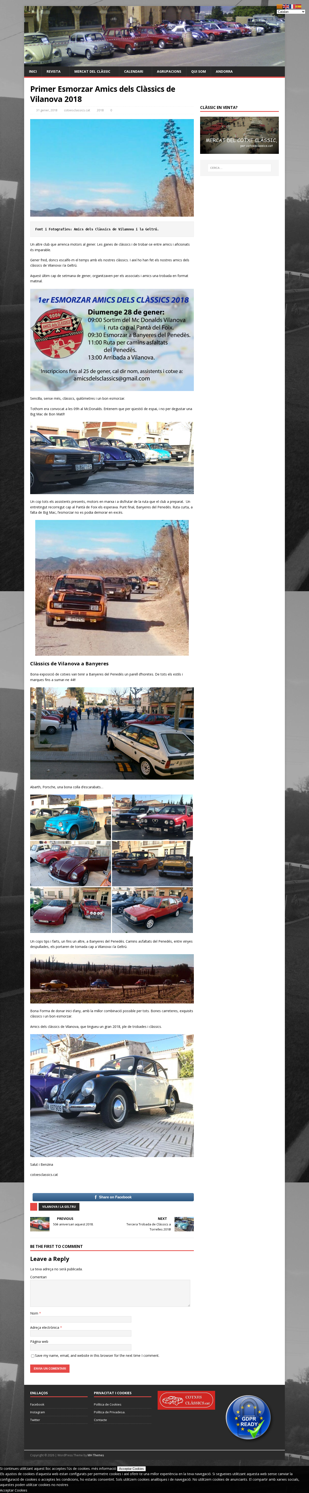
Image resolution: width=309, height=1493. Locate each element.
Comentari (38, 1277)
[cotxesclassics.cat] (154, 63)
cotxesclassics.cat (77, 110)
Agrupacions (169, 71)
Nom (34, 1313)
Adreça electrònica (45, 1327)
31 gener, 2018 (46, 110)
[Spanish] (298, 6)
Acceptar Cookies (131, 1469)
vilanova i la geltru (59, 1207)
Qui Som (198, 71)
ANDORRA (224, 71)
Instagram (37, 1412)
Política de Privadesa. (109, 1412)
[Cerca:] (239, 168)
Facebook (37, 1404)
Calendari (133, 71)
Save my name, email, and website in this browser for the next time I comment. (97, 1355)
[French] (292, 6)
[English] (286, 6)
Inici (33, 71)
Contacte (100, 1420)
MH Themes (96, 1455)
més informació (103, 1468)
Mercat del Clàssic (92, 71)
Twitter (35, 1420)
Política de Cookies (107, 1404)
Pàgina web (39, 1341)
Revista (54, 71)
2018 (100, 110)
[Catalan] (280, 6)
